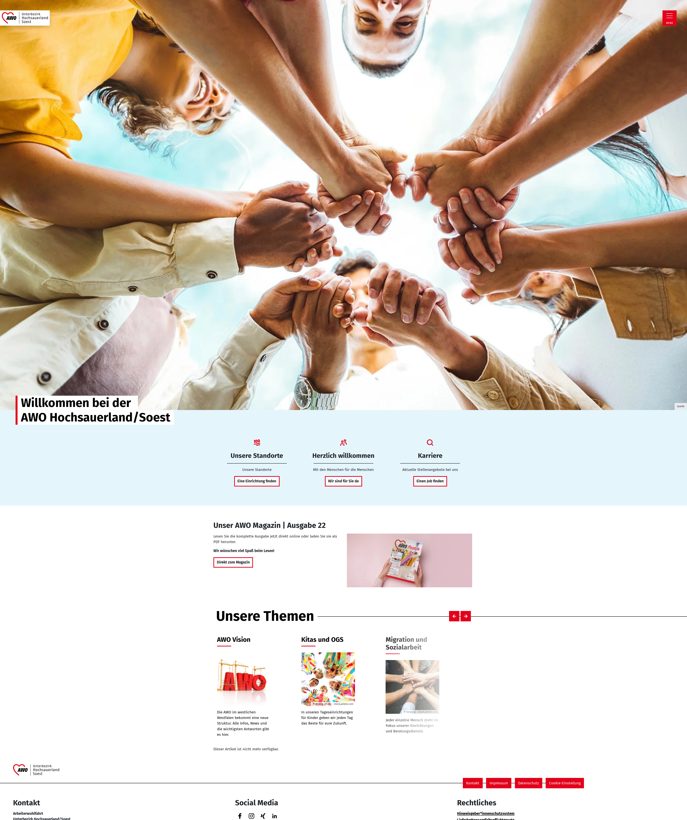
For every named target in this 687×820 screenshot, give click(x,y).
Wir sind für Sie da (343, 481)
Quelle (680, 406)
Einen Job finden (430, 481)
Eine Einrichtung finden (256, 481)
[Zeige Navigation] (669, 15)
